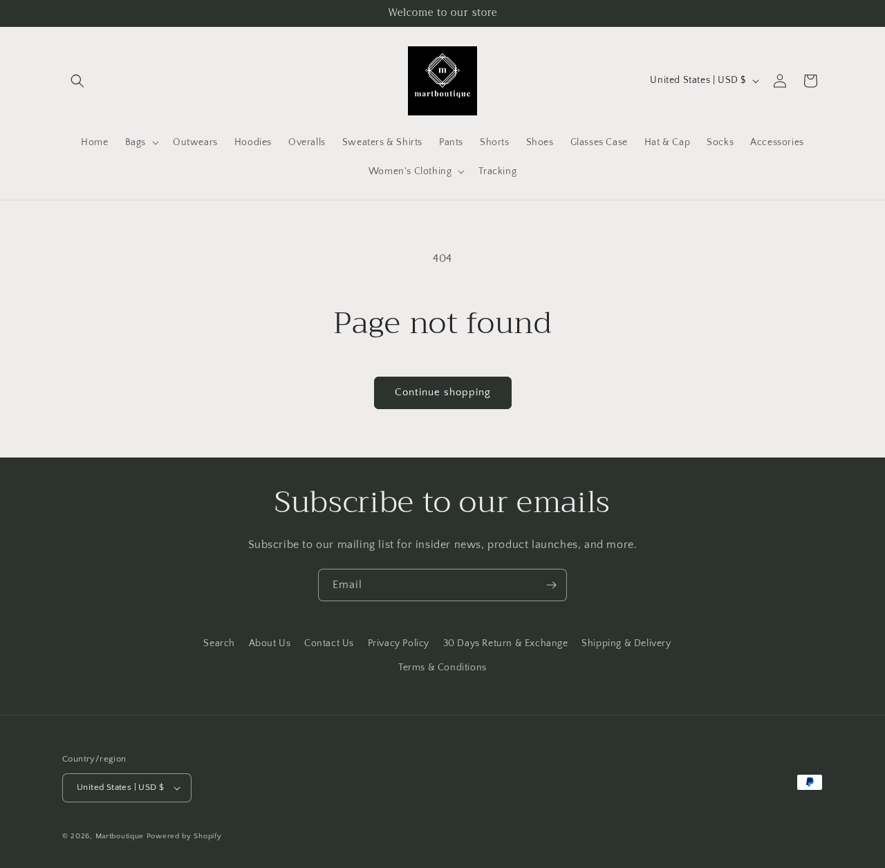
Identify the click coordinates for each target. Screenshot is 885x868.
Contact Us (329, 643)
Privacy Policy (398, 643)
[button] (77, 81)
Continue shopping (443, 392)
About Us (270, 643)
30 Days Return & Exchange (505, 643)
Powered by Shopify (184, 836)
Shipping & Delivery (626, 643)
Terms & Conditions (442, 667)
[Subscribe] (551, 585)
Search (219, 643)
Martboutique (119, 836)
